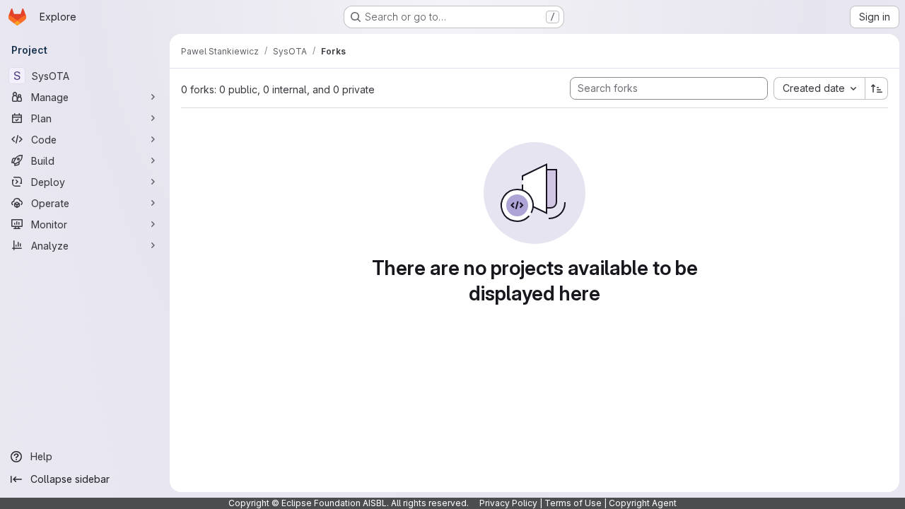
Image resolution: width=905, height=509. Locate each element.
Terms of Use (573, 503)
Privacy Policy (508, 503)
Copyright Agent (643, 503)
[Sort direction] (876, 88)
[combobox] (819, 88)
